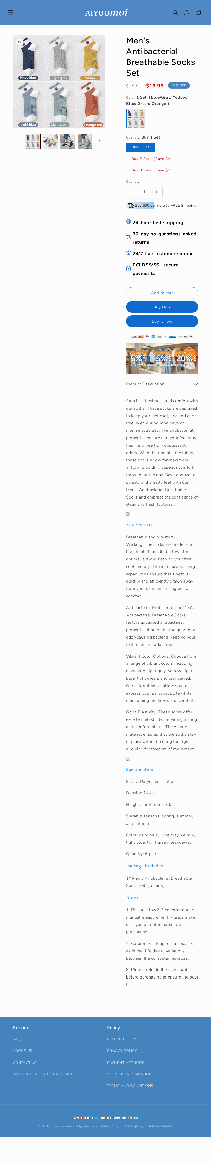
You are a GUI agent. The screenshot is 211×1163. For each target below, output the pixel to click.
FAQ (17, 1039)
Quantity (132, 181)
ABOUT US (22, 1050)
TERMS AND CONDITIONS (130, 1085)
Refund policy (109, 1126)
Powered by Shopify (80, 1126)
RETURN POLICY (121, 1039)
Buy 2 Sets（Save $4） (152, 158)
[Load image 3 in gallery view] (67, 141)
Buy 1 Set (140, 147)
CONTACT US (25, 1062)
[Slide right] (100, 141)
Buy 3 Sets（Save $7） (152, 170)
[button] (10, 12)
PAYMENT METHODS (125, 1062)
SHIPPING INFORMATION (129, 1074)
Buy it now (162, 321)
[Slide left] (18, 141)
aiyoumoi (58, 1126)
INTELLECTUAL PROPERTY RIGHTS (44, 1074)
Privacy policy (134, 1126)
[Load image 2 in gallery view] (50, 141)
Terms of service (160, 1126)
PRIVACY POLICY (122, 1050)
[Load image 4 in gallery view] (85, 141)
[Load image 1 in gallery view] (32, 141)
